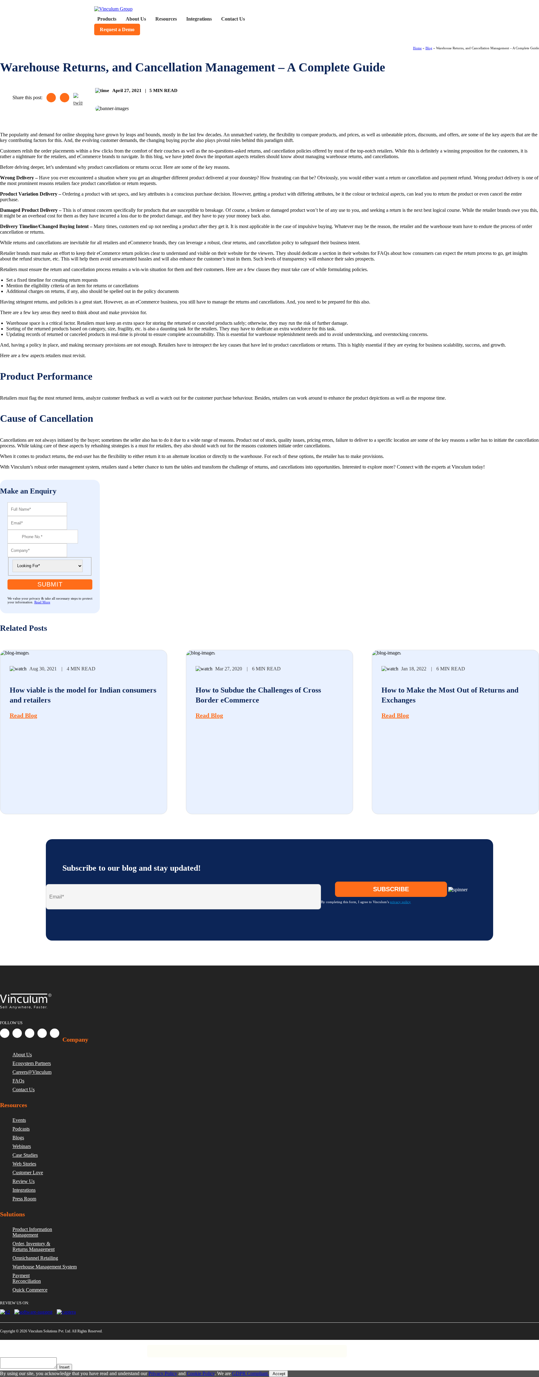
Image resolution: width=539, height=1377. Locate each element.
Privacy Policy (35, 1348)
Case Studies (25, 1155)
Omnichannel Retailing (35, 1258)
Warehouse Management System (44, 1266)
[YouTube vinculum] (54, 1033)
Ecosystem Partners (31, 1063)
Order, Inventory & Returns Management (33, 1246)
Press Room (24, 1198)
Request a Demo (117, 29)
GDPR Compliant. (250, 1373)
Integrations (24, 1190)
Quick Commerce (29, 1289)
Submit (50, 584)
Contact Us (23, 1089)
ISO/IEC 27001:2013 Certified (122, 1348)
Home (417, 48)
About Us (22, 1054)
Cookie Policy (201, 1373)
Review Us (23, 1181)
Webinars (21, 1146)
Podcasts (21, 1128)
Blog (428, 48)
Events (19, 1120)
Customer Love (27, 1172)
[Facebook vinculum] (4, 1033)
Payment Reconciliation (26, 1278)
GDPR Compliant (72, 1348)
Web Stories (24, 1163)
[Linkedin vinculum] (17, 1033)
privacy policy (400, 902)
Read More (42, 602)
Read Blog (23, 715)
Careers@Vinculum (31, 1072)
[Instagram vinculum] (42, 1033)
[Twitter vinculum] (29, 1033)
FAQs (18, 1080)
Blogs (18, 1137)
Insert (64, 1367)
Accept (278, 1373)
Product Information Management (32, 1232)
